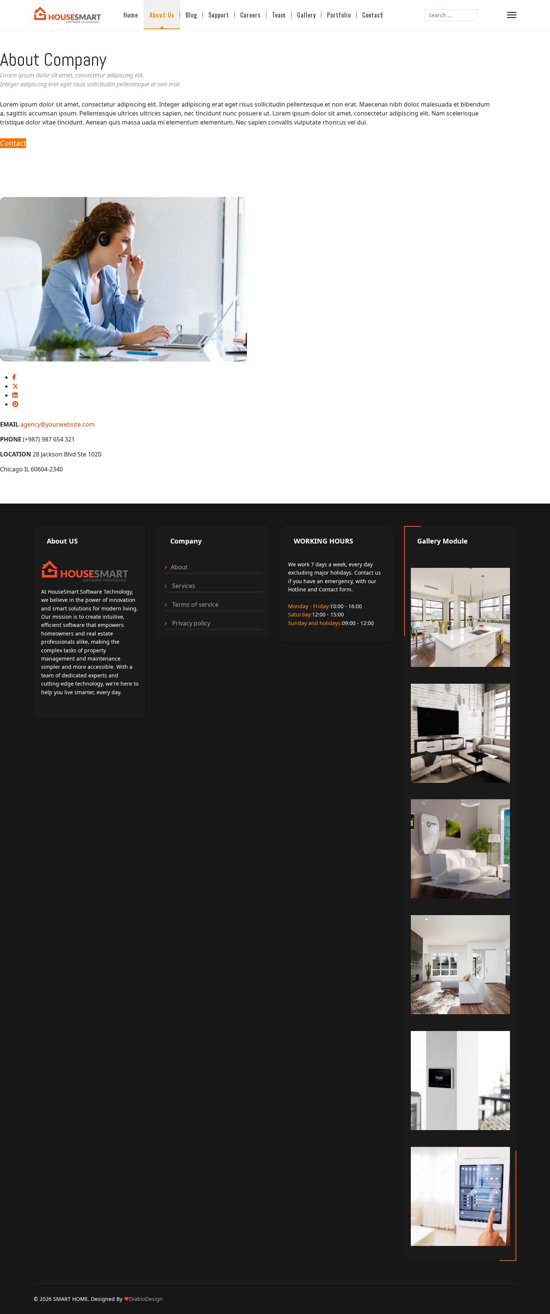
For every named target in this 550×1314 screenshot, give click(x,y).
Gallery (306, 14)
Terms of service (195, 604)
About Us (161, 14)
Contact (372, 14)
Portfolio (339, 14)
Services (183, 586)
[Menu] (511, 15)
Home (130, 14)
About (179, 567)
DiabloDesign (146, 1298)
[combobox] (451, 15)
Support (218, 14)
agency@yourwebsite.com (57, 424)
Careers (250, 14)
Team (279, 14)
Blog (191, 14)
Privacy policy (190, 623)
